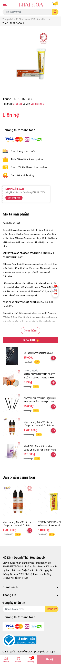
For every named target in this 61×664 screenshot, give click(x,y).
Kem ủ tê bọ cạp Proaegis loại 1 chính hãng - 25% (25, 230)
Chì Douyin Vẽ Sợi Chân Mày (38, 353)
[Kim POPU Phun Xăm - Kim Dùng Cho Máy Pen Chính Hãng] (12, 451)
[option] (30, 59)
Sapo (52, 651)
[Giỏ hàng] (54, 4)
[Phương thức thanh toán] (23, 139)
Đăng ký (52, 609)
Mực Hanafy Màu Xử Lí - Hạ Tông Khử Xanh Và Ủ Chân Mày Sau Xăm (40, 425)
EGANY (30, 651)
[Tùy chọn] (53, 406)
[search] (55, 12)
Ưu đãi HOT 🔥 (30, 340)
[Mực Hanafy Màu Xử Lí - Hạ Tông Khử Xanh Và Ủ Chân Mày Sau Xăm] (12, 427)
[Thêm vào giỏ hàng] (53, 358)
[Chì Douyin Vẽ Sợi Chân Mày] (12, 356)
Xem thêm (30, 330)
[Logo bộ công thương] (19, 640)
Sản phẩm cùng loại (19, 477)
